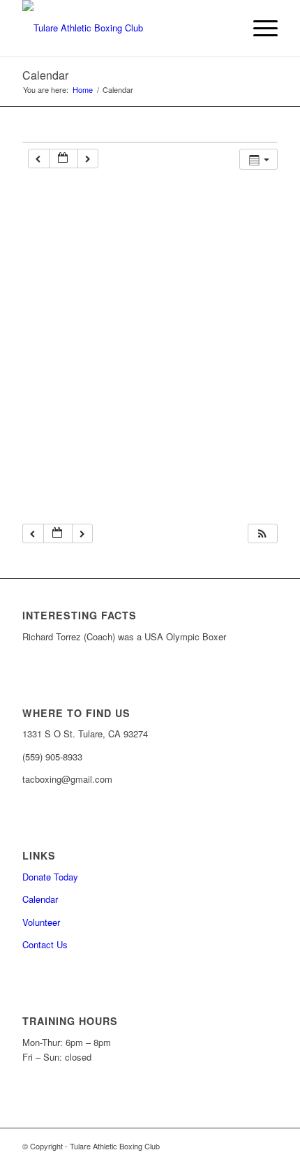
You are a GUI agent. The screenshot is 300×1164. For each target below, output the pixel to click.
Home (83, 89)
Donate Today (50, 876)
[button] (262, 533)
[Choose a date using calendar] (63, 159)
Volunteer (41, 922)
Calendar (45, 75)
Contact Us (45, 944)
